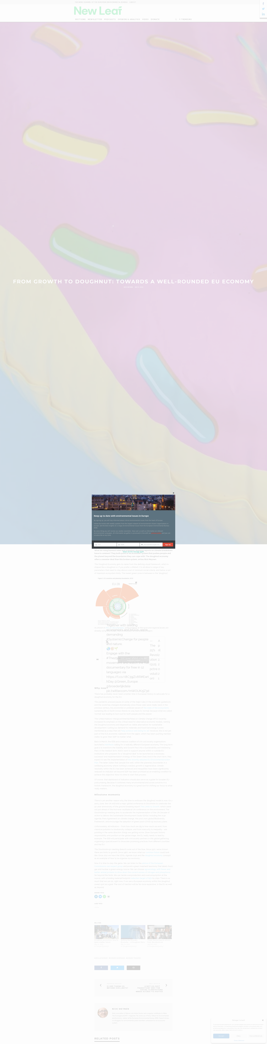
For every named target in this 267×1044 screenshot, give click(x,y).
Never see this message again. (133, 552)
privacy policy (156, 533)
